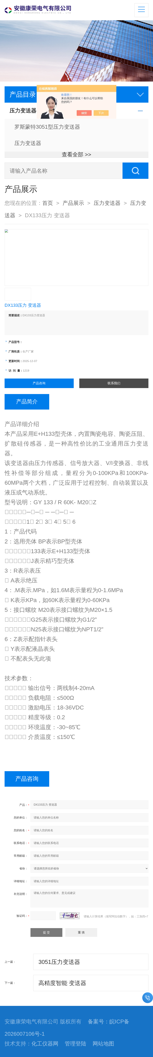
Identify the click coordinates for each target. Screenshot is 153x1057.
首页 (47, 203)
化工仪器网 (44, 1044)
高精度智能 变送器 (62, 983)
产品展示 (73, 203)
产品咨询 (39, 383)
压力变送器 (27, 143)
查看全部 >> (76, 155)
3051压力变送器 (59, 962)
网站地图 (103, 1044)
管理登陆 (75, 1044)
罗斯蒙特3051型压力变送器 (47, 127)
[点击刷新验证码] (70, 915)
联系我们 (114, 383)
